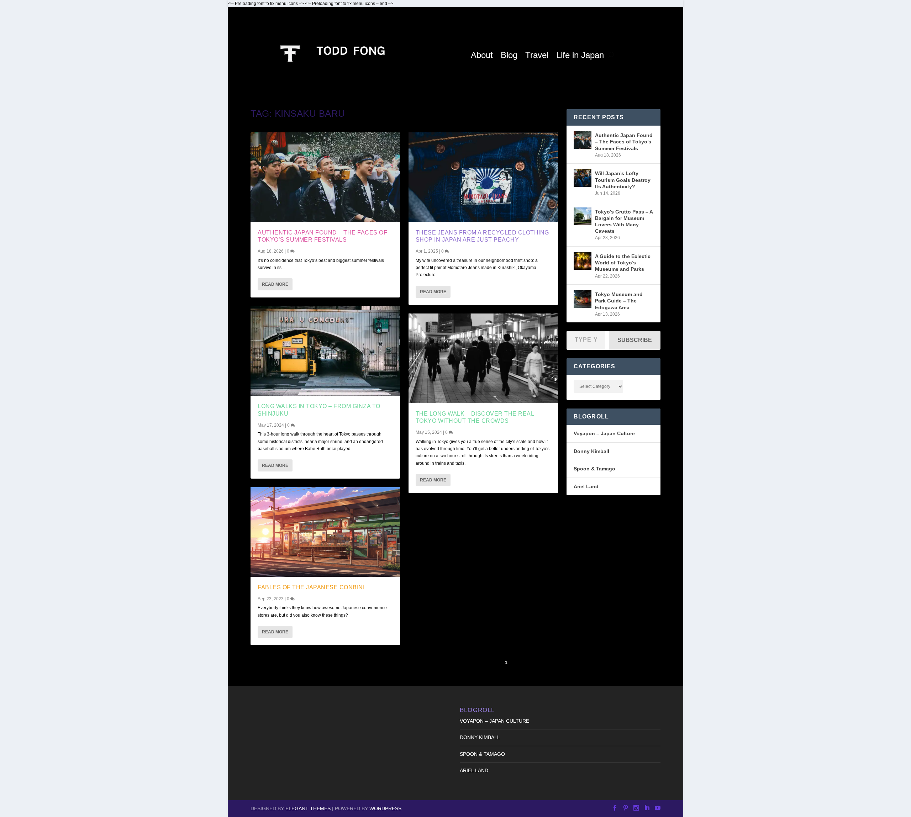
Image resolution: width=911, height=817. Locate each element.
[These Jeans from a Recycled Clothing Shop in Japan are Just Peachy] (483, 177)
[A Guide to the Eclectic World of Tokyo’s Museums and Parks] (582, 261)
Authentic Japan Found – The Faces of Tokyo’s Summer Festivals (624, 141)
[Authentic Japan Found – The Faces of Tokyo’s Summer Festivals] (325, 177)
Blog (509, 55)
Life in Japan (580, 55)
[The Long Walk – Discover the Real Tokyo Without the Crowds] (483, 358)
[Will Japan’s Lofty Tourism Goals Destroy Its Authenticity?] (582, 178)
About (482, 55)
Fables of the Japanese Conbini (311, 587)
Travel (536, 55)
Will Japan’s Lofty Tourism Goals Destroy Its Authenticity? (623, 179)
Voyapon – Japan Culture (604, 433)
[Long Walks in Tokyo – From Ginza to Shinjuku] (325, 351)
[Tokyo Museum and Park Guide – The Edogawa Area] (582, 299)
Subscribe (634, 340)
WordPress (385, 808)
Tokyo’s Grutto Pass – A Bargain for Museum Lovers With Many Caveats (624, 221)
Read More (275, 284)
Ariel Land (586, 486)
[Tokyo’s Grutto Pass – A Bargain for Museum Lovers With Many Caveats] (582, 216)
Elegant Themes (308, 808)
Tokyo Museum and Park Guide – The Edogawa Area (619, 300)
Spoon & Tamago (594, 468)
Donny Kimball (591, 451)
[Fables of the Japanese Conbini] (325, 532)
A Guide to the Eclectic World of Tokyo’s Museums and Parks (623, 262)
